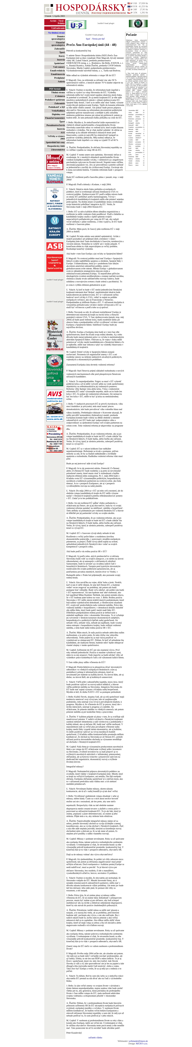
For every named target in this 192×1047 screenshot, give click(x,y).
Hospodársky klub (56, 146)
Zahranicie (59, 103)
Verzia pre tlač (98, 39)
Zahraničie (59, 49)
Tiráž (61, 21)
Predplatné (59, 78)
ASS (63, 132)
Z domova (60, 96)
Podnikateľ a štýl (56, 107)
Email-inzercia (58, 74)
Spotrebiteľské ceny (55, 142)
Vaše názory (59, 67)
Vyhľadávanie (58, 28)
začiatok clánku (95, 1037)
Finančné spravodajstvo (58, 43)
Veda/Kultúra (58, 110)
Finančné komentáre (55, 118)
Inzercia (61, 59)
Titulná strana (58, 92)
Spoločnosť (59, 63)
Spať (88, 39)
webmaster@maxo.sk (138, 1041)
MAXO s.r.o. (142, 1043)
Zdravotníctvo (58, 149)
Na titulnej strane (56, 33)
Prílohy (61, 23)
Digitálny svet (58, 114)
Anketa (61, 81)
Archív (53, 21)
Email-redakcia (57, 70)
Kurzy (62, 56)
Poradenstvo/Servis (56, 125)
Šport (62, 52)
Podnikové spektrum (55, 100)
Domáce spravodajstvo (58, 37)
